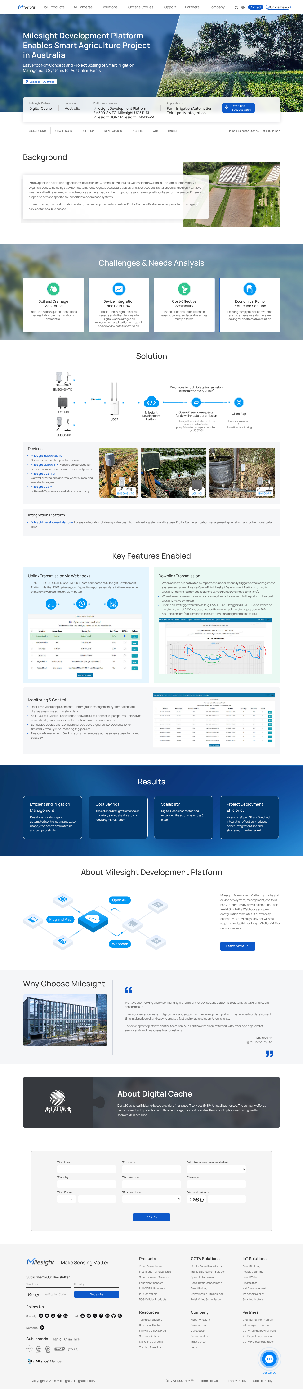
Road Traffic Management (206, 1282)
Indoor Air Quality (253, 1294)
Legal (194, 1347)
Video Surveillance (150, 1266)
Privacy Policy (236, 1381)
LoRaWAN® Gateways (152, 1288)
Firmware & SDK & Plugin (153, 1330)
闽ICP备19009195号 (180, 1381)
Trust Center (198, 1341)
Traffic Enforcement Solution (208, 1271)
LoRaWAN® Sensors (151, 1282)
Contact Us (198, 1330)
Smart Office (250, 1282)
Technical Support (150, 1319)
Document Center (149, 1325)
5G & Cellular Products (152, 1299)
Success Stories (140, 7)
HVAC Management (254, 1288)
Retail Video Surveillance (206, 1299)
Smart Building (252, 1266)
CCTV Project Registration (259, 1341)
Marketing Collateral (151, 1341)
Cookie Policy (262, 1381)
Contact (255, 7)
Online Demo (279, 7)
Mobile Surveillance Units (206, 1266)
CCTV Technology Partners (259, 1330)
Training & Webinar (150, 1347)
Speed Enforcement (203, 1277)
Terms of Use (210, 1381)
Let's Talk (151, 1217)
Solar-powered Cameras (154, 1277)
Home (232, 130)
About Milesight (200, 1319)
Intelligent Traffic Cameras (155, 1271)
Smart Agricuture (253, 1299)
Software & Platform (151, 1336)
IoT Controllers (148, 1294)
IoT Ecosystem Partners (257, 1325)
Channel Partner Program (258, 1319)
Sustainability (199, 1336)
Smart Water (250, 1277)
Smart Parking (199, 1288)
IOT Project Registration (257, 1336)
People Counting (253, 1271)
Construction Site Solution (207, 1294)
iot (263, 130)
